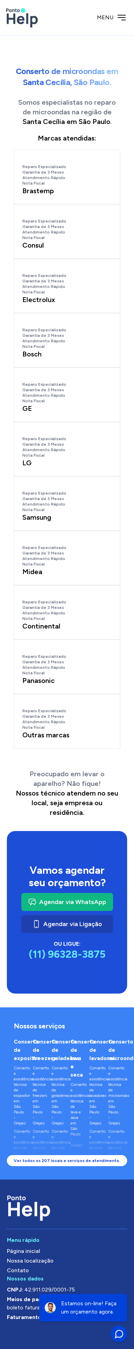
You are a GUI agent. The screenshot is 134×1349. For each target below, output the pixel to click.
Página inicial (23, 1251)
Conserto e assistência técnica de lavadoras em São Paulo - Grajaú (95, 1095)
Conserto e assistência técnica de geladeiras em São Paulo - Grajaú (58, 1095)
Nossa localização (30, 1260)
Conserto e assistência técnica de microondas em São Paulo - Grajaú (114, 1095)
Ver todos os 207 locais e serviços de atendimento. (67, 1160)
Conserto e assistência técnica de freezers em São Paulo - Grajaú (39, 1095)
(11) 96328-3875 (67, 954)
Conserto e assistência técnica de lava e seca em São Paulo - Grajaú (76, 1115)
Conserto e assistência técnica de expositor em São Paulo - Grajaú (20, 1095)
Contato (18, 1270)
